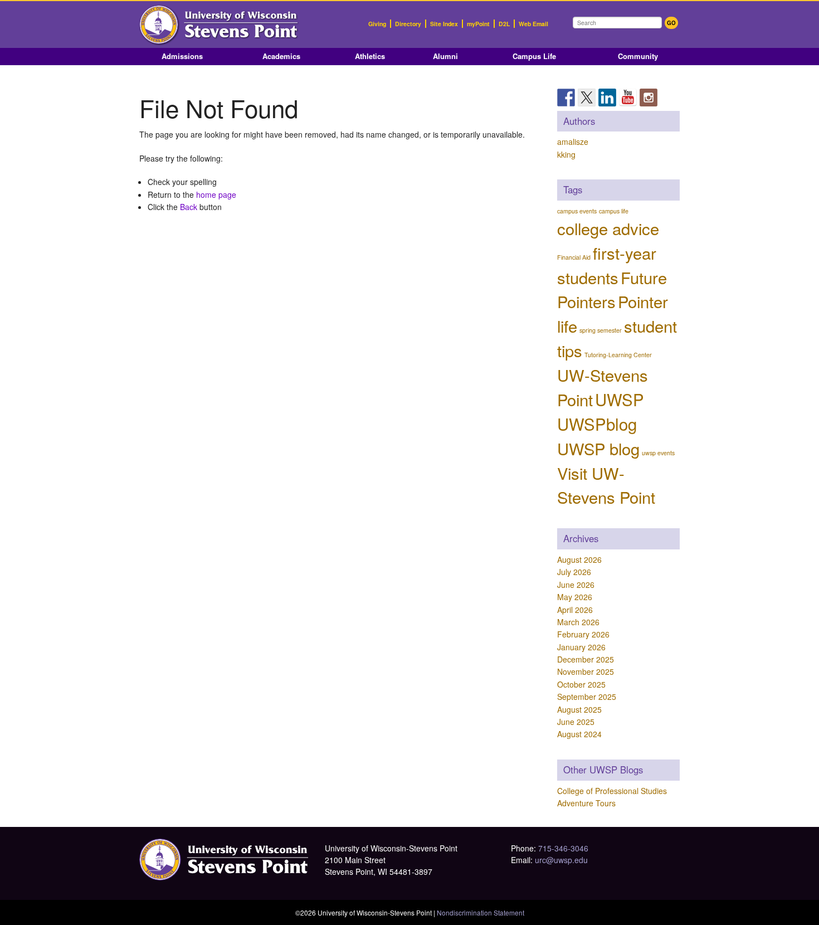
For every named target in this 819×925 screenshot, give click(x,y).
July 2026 (574, 571)
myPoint (478, 24)
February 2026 (583, 634)
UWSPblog (597, 423)
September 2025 (586, 696)
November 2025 (585, 671)
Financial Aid (574, 257)
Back (188, 206)
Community (638, 56)
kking (566, 154)
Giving (377, 24)
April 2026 (575, 609)
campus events (577, 211)
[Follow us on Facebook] (566, 97)
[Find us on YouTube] (628, 97)
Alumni (445, 56)
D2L (504, 24)
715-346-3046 (563, 848)
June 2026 (575, 584)
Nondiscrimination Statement (480, 912)
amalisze (572, 141)
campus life (613, 211)
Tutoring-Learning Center (618, 354)
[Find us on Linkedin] (607, 97)
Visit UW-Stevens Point (606, 485)
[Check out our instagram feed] (648, 97)
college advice (608, 228)
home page (216, 194)
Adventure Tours (586, 803)
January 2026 (581, 647)
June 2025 (575, 721)
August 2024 (579, 733)
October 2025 (581, 684)
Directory (408, 24)
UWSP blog (598, 448)
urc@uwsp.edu (561, 859)
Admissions (182, 56)
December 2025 (585, 659)
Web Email (533, 24)
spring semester (600, 330)
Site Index (444, 24)
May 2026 (574, 596)
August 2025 (579, 709)
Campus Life (534, 56)
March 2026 (578, 621)
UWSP (619, 399)
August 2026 (579, 559)
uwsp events (658, 453)
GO (671, 23)
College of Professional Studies (612, 790)
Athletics (370, 56)
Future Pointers (612, 289)
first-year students (606, 265)
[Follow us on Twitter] (587, 97)
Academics (281, 56)
